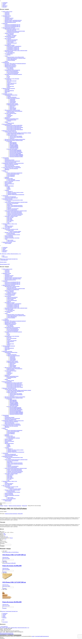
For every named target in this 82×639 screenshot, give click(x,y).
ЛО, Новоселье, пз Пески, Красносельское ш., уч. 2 (10, 253)
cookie (33, 636)
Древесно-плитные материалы (15, 505)
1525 (4, 533)
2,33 (7, 536)
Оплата (3, 616)
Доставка (4, 3)
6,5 (5, 538)
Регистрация (5, 256)
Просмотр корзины (3, 635)
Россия (11, 537)
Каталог (6, 505)
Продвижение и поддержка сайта (7, 634)
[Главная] (9, 258)
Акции (3, 4)
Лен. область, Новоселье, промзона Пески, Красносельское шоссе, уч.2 (14, 627)
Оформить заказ (10, 635)
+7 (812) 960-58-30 (4, 259)
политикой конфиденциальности (42, 636)
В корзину (4, 560)
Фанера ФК (24, 505)
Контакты (4, 6)
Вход (3, 255)
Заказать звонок (3, 262)
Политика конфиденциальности (6, 633)
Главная (1, 505)
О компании (4, 2)
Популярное (4, 5)
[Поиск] (1, 504)
